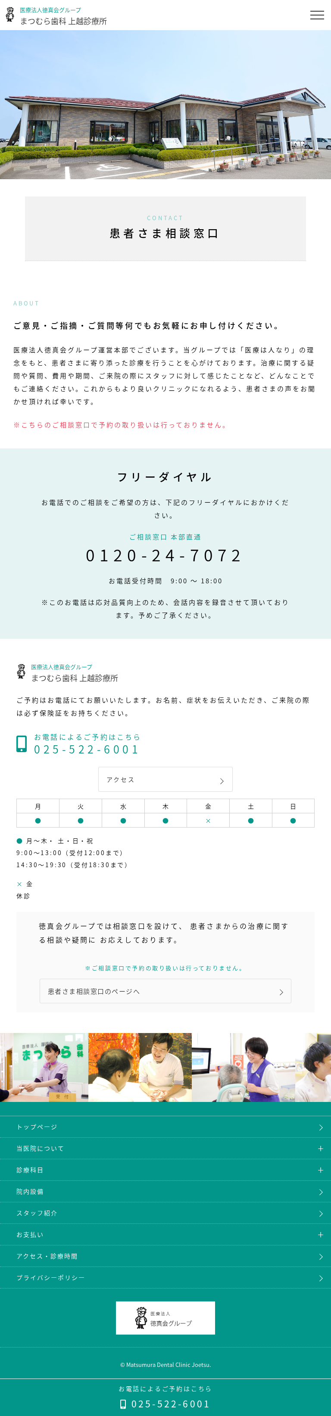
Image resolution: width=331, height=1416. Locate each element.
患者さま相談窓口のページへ (94, 991)
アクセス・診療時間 (47, 1255)
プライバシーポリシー (50, 1277)
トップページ (37, 1126)
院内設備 (30, 1191)
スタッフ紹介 (37, 1212)
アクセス (120, 779)
